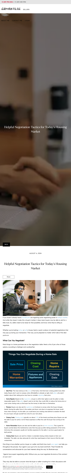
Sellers (26, 9)
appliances (29, 407)
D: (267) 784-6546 (7, 2)
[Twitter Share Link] (8, 282)
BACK (6, 244)
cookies (17, 466)
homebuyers (26, 317)
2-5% (37, 417)
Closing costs (19, 417)
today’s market (62, 317)
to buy (20, 330)
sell (26, 330)
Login (27, 21)
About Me (5, 21)
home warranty (48, 425)
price (29, 391)
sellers (55, 393)
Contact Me (17, 21)
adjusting (41, 395)
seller (21, 401)
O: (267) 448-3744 (20, 2)
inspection (27, 399)
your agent (54, 444)
